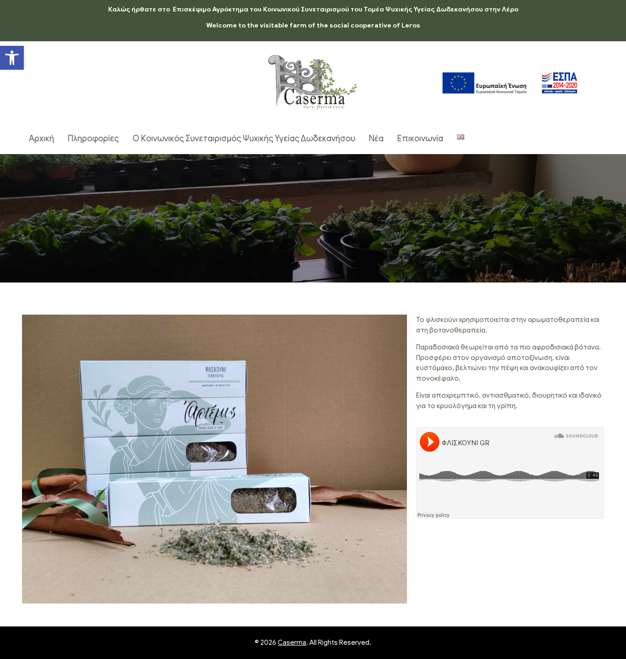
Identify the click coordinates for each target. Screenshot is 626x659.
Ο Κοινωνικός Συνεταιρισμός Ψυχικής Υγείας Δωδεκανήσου (243, 138)
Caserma (292, 642)
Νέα (376, 138)
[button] (12, 58)
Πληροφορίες (93, 138)
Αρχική (41, 138)
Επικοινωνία (420, 138)
